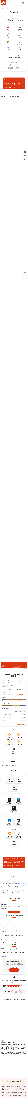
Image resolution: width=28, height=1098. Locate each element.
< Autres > (10, 57)
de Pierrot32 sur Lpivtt (20, 883)
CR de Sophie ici (20, 893)
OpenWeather (24, 756)
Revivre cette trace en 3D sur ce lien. (10, 920)
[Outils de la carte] (25, 159)
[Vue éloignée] (25, 276)
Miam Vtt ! (3, 956)
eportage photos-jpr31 (11, 949)
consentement (7, 87)
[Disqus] (14, 1020)
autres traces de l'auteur (13, 22)
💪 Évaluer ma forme (21, 724)
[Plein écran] (25, 152)
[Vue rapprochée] (25, 272)
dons (15, 83)
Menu (26, 3)
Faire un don (14, 970)
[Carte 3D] (25, 155)
